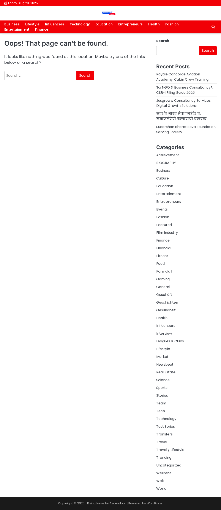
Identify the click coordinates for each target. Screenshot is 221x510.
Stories (162, 395)
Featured (164, 224)
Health (154, 24)
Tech (160, 411)
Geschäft (164, 294)
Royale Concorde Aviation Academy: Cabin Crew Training (182, 77)
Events (162, 209)
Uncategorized (168, 465)
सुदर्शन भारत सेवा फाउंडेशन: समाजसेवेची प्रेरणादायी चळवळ (181, 116)
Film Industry (167, 232)
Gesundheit (166, 310)
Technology (80, 24)
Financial (163, 248)
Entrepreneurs (130, 24)
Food (160, 263)
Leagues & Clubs (170, 341)
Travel (161, 442)
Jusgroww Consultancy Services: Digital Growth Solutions (183, 103)
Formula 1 (164, 271)
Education (104, 24)
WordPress (155, 503)
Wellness (163, 473)
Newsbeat (165, 364)
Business (12, 24)
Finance (41, 29)
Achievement (167, 155)
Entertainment (16, 29)
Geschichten (167, 302)
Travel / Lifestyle (170, 449)
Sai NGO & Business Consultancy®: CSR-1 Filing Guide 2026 (184, 90)
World (161, 488)
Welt (160, 480)
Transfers (164, 434)
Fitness (162, 255)
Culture (162, 178)
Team (161, 403)
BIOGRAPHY (166, 162)
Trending (163, 457)
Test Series (165, 426)
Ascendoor (118, 503)
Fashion (172, 24)
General (163, 286)
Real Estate (165, 372)
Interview (164, 333)
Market (162, 356)
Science (163, 379)
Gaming (163, 279)
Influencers (54, 24)
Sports (161, 387)
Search (162, 40)
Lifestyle (32, 24)
